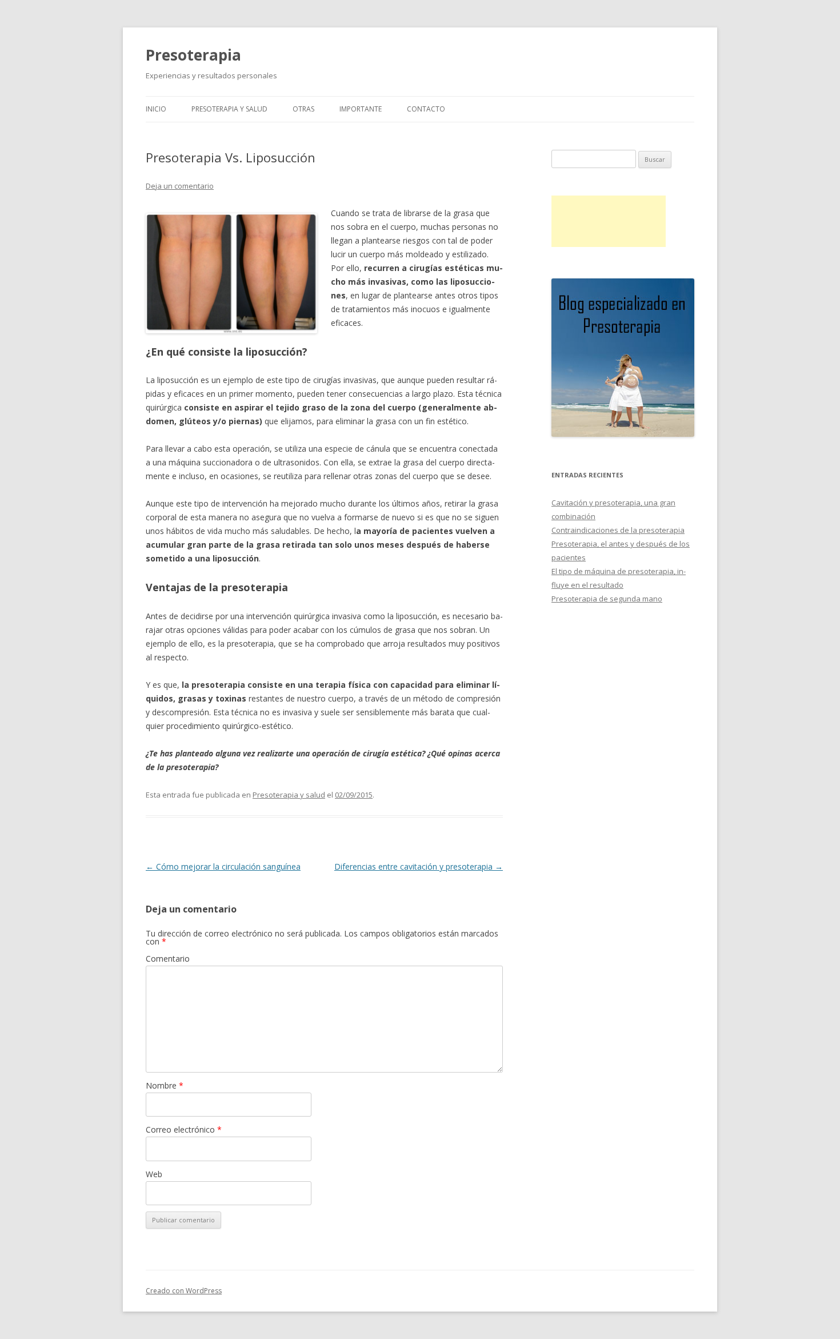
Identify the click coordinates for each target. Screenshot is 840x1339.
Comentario (168, 958)
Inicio (156, 109)
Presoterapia (193, 55)
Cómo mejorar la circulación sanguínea (223, 866)
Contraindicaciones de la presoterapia (618, 530)
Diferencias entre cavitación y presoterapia (418, 866)
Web (154, 1174)
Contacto (426, 109)
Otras (303, 109)
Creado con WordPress (184, 1291)
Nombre (164, 1085)
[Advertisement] (608, 221)
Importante (360, 109)
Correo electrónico (184, 1129)
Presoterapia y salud (229, 109)
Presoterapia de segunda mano (606, 598)
